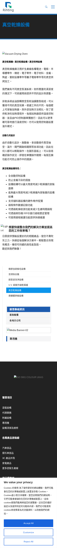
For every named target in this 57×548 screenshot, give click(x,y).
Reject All (28, 541)
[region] (28, 513)
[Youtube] (2, 389)
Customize (28, 532)
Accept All (29, 523)
